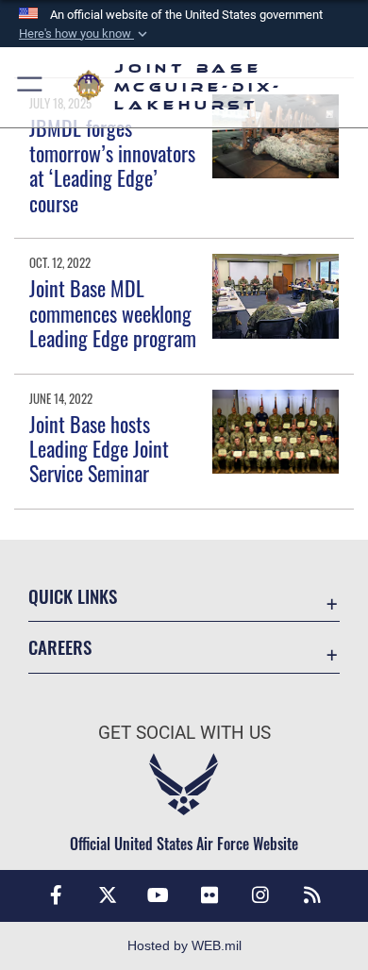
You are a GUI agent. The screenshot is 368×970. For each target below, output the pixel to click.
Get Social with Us (184, 733)
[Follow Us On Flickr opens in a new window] (209, 895)
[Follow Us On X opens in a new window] (107, 895)
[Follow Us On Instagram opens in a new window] (260, 895)
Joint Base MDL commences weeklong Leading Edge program (112, 313)
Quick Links (72, 596)
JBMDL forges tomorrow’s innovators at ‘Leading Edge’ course (112, 164)
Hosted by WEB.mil (184, 945)
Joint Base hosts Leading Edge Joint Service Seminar (99, 449)
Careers (60, 647)
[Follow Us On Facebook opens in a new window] (56, 895)
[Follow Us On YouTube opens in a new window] (158, 895)
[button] (85, 34)
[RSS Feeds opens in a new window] (312, 895)
